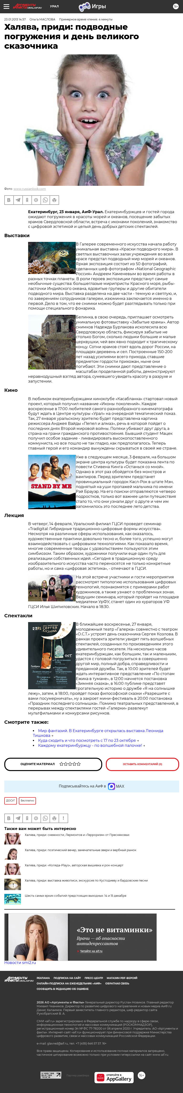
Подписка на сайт (67, 978)
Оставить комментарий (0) (142, 764)
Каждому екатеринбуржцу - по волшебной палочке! (90, 745)
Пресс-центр (94, 978)
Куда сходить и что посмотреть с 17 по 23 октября (87, 740)
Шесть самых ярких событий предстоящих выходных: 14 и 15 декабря (75, 895)
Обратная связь (117, 983)
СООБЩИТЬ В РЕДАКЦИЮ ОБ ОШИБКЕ (63, 989)
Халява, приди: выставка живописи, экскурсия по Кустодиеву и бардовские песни (86, 880)
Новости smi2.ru (20, 962)
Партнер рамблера (77, 1075)
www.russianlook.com (30, 189)
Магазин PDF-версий (122, 978)
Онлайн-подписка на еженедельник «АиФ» (69, 983)
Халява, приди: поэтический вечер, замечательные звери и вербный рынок (80, 850)
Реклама (43, 978)
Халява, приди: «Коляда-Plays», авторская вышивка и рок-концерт (74, 865)
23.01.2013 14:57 (15, 19)
